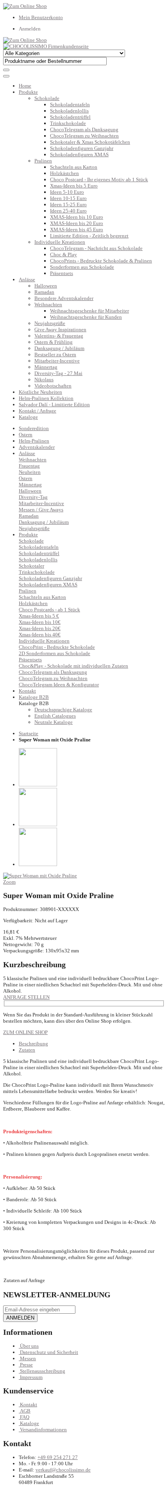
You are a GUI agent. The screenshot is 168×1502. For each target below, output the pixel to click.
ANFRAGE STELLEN (26, 997)
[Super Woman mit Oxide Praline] (40, 876)
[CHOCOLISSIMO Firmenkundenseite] (46, 46)
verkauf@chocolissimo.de (63, 1470)
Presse (26, 1365)
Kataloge (28, 417)
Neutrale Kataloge (53, 722)
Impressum (31, 1377)
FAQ (24, 1417)
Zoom (9, 882)
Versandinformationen (43, 1429)
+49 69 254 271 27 (58, 1457)
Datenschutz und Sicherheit (49, 1352)
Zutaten (27, 1050)
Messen (28, 1358)
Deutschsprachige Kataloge (63, 710)
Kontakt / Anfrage (37, 411)
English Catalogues (55, 716)
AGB (25, 1411)
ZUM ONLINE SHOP (25, 1032)
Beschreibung (33, 1044)
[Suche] (6, 70)
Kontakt (28, 1404)
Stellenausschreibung (42, 1371)
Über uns (29, 1346)
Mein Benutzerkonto (41, 17)
